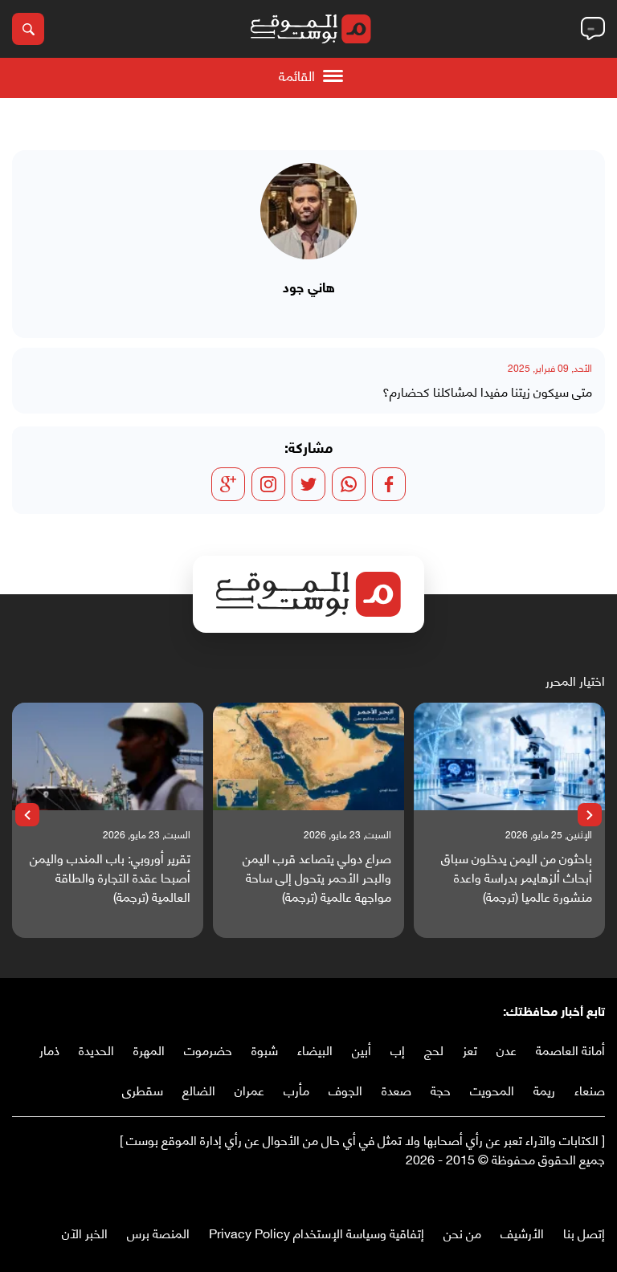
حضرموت (208, 1049)
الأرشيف (522, 1232)
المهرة (149, 1049)
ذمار (49, 1049)
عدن (506, 1049)
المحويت (492, 1089)
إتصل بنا (584, 1232)
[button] (590, 815)
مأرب (296, 1089)
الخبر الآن (85, 1232)
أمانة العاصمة (570, 1049)
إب (397, 1049)
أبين (361, 1049)
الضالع (198, 1089)
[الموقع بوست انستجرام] (549, 1192)
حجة (441, 1089)
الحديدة (96, 1049)
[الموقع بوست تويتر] (581, 1192)
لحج (433, 1049)
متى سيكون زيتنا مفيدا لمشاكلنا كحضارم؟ (487, 391)
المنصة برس (158, 1232)
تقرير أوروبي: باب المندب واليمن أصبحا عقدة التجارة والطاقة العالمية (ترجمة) (110, 877)
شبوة (264, 1049)
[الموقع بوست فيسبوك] (597, 1192)
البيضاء (315, 1049)
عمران (249, 1089)
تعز (470, 1049)
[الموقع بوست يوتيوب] (565, 1192)
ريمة (544, 1089)
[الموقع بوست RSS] (533, 1192)
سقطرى (142, 1089)
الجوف (345, 1089)
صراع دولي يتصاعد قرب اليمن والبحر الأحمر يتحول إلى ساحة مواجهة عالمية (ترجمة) (317, 877)
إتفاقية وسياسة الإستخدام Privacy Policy (316, 1232)
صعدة (396, 1089)
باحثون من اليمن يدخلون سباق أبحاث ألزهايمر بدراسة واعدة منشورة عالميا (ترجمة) (516, 877)
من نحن (462, 1232)
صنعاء (589, 1089)
